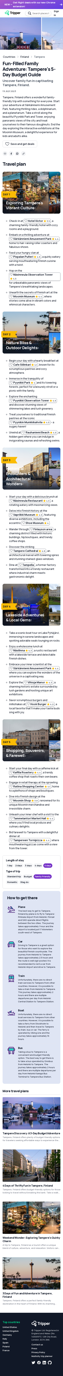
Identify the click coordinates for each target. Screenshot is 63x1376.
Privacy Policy (38, 1352)
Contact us (37, 1344)
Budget (28, 876)
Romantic (12, 882)
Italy (5, 1338)
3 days (28, 865)
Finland (24, 57)
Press (34, 1348)
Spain (5, 1342)
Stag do (24, 882)
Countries (9, 57)
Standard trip (14, 876)
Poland (6, 1346)
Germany (7, 1334)
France (6, 1350)
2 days (18, 865)
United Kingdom (11, 1331)
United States (10, 1327)
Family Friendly (42, 876)
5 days (48, 865)
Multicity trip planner (42, 1356)
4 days (38, 865)
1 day (9, 865)
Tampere (39, 57)
